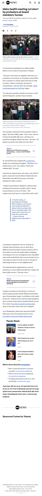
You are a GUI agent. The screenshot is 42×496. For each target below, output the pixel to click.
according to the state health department (17, 316)
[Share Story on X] (7, 30)
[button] (3, 2)
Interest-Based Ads (29, 487)
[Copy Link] (15, 30)
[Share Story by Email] (11, 30)
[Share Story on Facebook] (3, 30)
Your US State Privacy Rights (30, 485)
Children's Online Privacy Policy (15, 487)
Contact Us (33, 491)
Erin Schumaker (8, 24)
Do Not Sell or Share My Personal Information (17, 491)
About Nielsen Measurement (16, 489)
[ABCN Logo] (11, 2)
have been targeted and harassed (23, 304)
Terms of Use (28, 489)
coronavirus (30, 160)
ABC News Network (8, 485)
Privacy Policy (18, 485)
